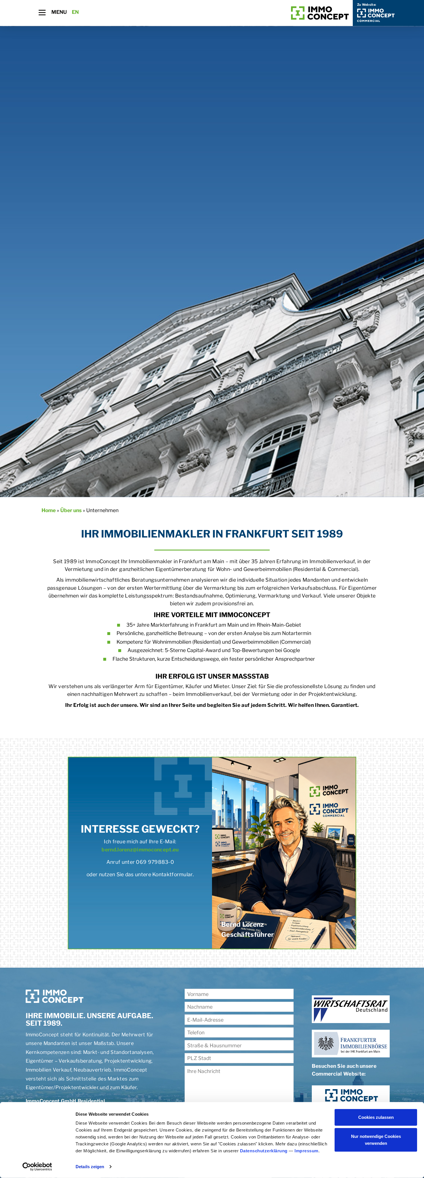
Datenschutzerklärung (264, 1150)
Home (49, 510)
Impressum (306, 1150)
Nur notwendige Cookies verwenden (376, 1139)
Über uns (71, 510)
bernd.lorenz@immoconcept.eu (140, 849)
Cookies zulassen (376, 1117)
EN (75, 12)
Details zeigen (90, 1166)
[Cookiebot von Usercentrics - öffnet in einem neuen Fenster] (37, 1166)
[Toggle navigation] (42, 12)
